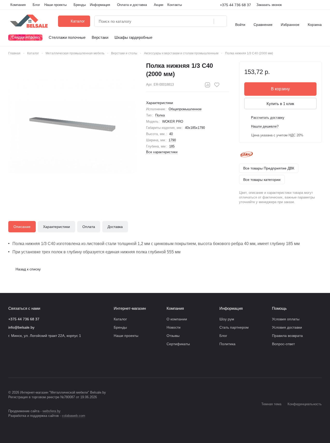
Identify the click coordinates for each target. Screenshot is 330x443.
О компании (177, 319)
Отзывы (173, 336)
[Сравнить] (207, 84)
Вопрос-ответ (283, 344)
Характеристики (56, 227)
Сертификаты (178, 344)
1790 (172, 140)
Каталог (120, 319)
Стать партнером (234, 327)
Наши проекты (126, 336)
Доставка (115, 227)
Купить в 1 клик (280, 103)
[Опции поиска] (196, 21)
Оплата (88, 227)
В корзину (280, 89)
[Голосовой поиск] (208, 21)
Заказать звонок (269, 5)
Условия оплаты (285, 319)
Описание (22, 227)
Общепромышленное (185, 109)
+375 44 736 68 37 (235, 5)
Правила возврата (287, 336)
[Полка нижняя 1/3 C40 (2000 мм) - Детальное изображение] (72, 125)
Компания (175, 308)
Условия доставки (287, 327)
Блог (223, 336)
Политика (227, 344)
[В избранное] (216, 84)
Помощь (279, 308)
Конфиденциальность (305, 404)
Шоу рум (226, 319)
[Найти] (220, 21)
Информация (231, 308)
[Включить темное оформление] (320, 5)
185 (172, 146)
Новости (174, 327)
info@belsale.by (21, 327)
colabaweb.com (73, 416)
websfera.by (51, 411)
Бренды (120, 327)
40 (171, 134)
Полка (160, 115)
